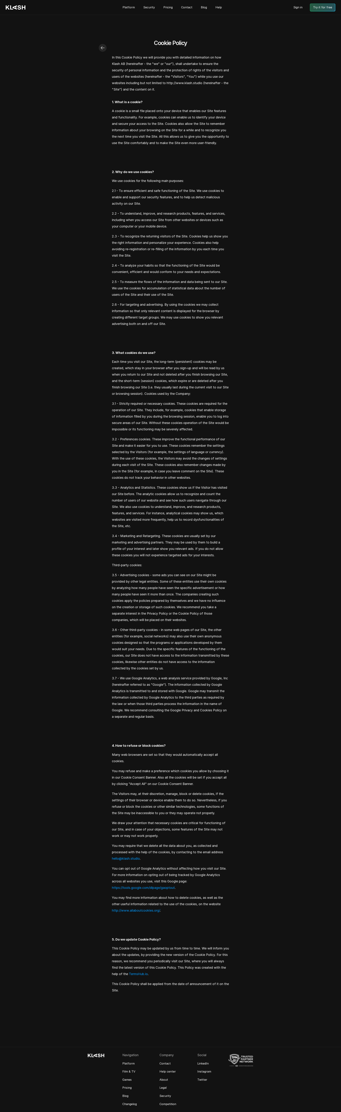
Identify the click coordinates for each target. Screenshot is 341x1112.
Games (127, 1079)
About (163, 1079)
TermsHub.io (138, 974)
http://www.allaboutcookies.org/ (136, 910)
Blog (204, 7)
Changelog (129, 1104)
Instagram (204, 1071)
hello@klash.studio (126, 858)
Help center (167, 1071)
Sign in (297, 7)
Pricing (168, 7)
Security (149, 7)
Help (218, 7)
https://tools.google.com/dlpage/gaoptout (143, 888)
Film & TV (128, 1071)
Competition (167, 1104)
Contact (186, 7)
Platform (129, 7)
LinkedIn (203, 1063)
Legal (163, 1087)
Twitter (202, 1079)
